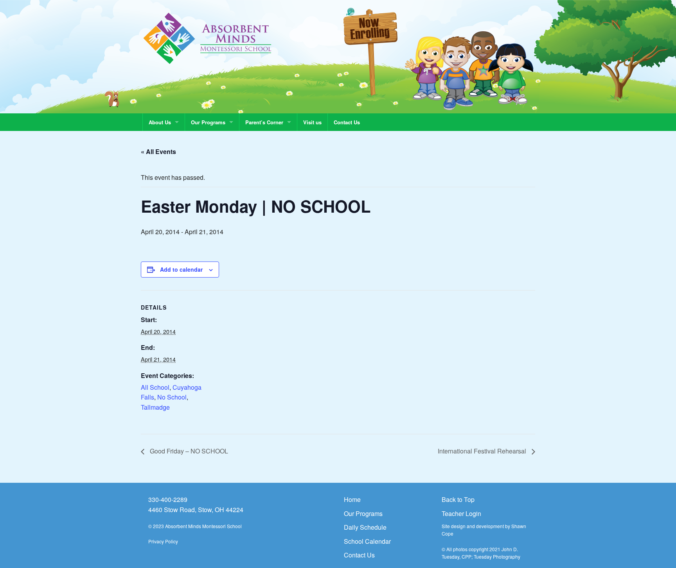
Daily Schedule (365, 527)
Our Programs (208, 122)
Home (352, 499)
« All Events (158, 151)
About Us (160, 122)
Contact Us (347, 122)
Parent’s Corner (264, 122)
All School (155, 387)
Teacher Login (461, 513)
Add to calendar (181, 269)
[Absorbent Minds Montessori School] (207, 37)
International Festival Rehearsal (483, 450)
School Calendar (367, 541)
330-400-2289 (167, 499)
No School (172, 396)
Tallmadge (155, 407)
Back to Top (458, 499)
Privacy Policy (163, 541)
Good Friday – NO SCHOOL (188, 450)
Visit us (312, 122)
